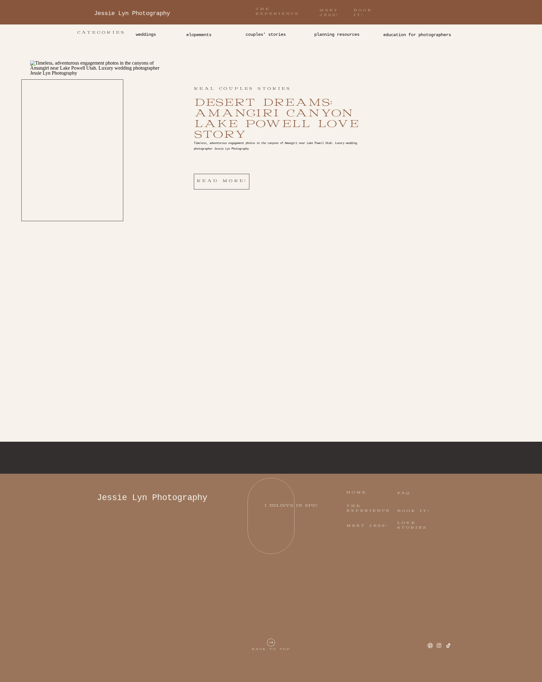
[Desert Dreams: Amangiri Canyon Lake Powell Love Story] (95, 136)
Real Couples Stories (242, 88)
